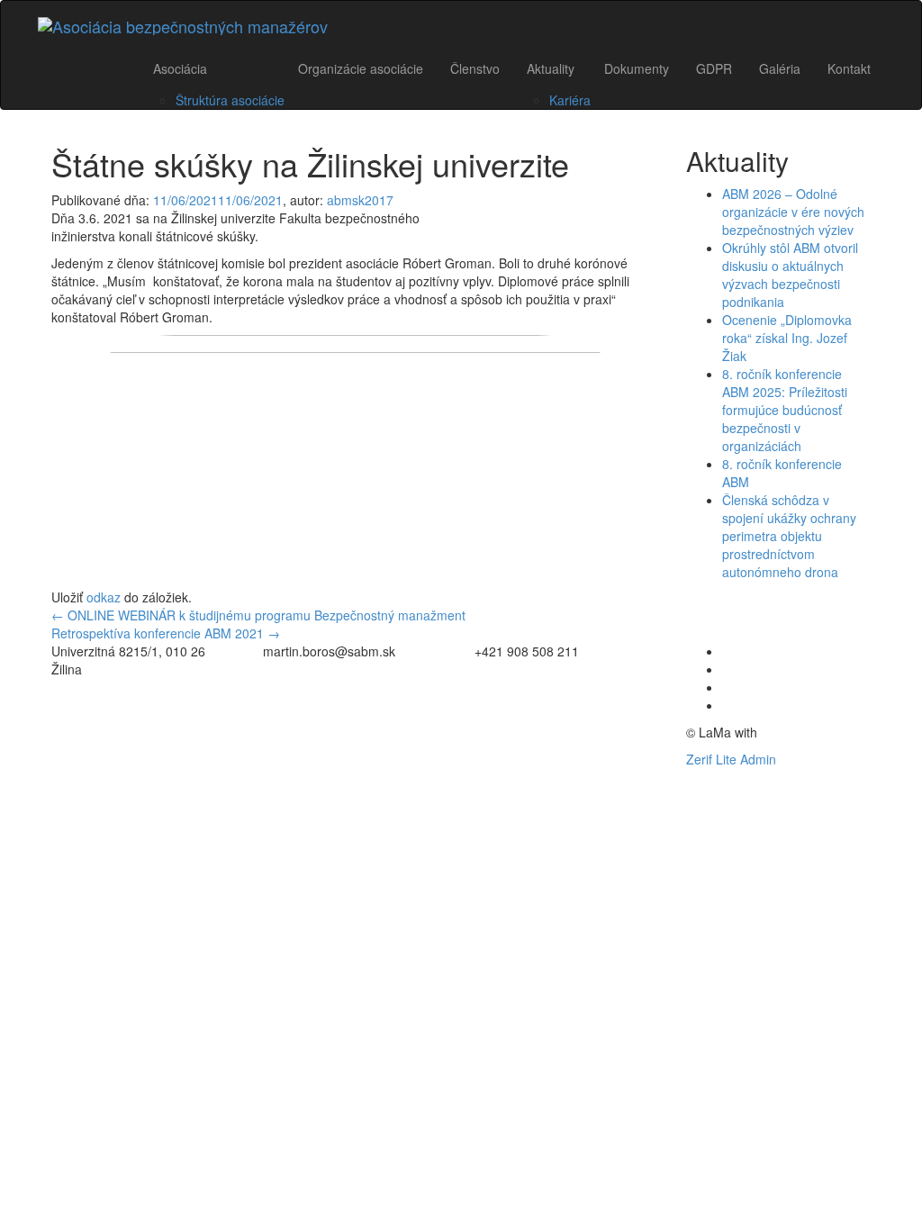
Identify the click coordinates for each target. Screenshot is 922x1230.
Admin (758, 759)
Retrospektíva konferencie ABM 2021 (165, 633)
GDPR (714, 68)
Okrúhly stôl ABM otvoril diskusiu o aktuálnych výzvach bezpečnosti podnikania (790, 275)
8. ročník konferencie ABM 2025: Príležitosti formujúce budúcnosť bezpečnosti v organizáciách (784, 410)
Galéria (779, 68)
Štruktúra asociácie (230, 100)
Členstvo (475, 68)
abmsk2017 (360, 200)
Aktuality (550, 68)
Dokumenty (636, 68)
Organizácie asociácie (360, 68)
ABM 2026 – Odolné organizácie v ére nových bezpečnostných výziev (793, 212)
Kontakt (849, 68)
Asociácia (180, 68)
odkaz (103, 597)
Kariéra (570, 100)
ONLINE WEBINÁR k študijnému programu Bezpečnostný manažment (258, 615)
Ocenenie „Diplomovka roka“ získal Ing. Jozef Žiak (787, 338)
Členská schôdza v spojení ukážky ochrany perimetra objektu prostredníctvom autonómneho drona (789, 536)
